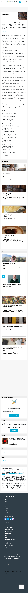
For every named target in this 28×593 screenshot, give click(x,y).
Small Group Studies (9, 529)
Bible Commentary (9, 525)
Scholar (6, 549)
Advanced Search (7, 516)
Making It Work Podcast (10, 539)
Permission (11, 470)
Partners (6, 505)
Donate (3, 7)
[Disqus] (14, 378)
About (3, 4)
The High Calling (8, 531)
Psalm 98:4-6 (4, 31)
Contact (6, 510)
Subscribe (14, 415)
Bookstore (7, 508)
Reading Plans (8, 533)
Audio (6, 537)
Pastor (6, 548)
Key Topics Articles (9, 527)
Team (6, 501)
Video (6, 535)
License (6, 507)
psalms (4, 452)
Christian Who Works (9, 546)
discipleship (5, 460)
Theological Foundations (10, 503)
